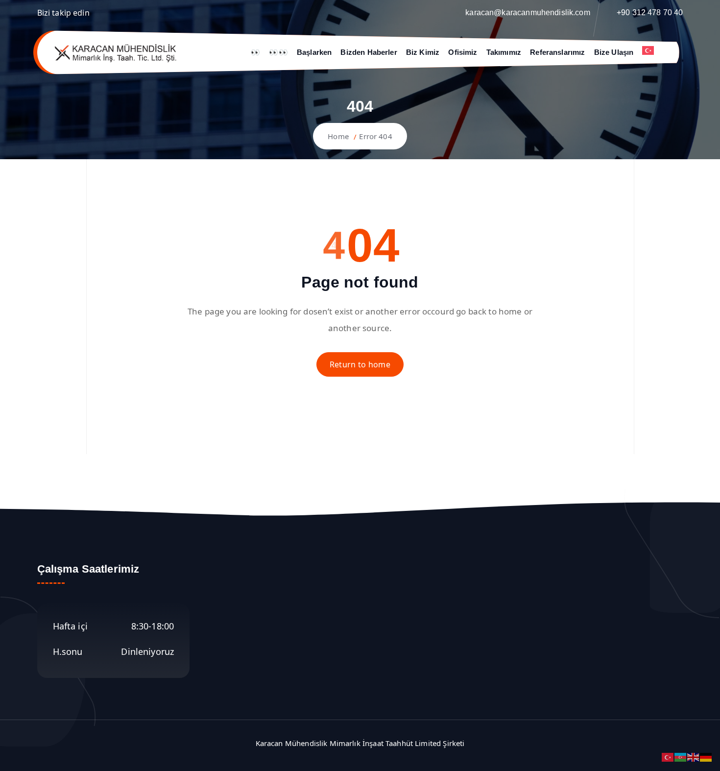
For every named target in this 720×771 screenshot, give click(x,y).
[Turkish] (652, 50)
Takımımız (503, 52)
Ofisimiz (462, 52)
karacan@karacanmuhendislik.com (527, 12)
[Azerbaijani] (680, 756)
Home (338, 136)
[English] (693, 756)
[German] (706, 756)
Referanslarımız (557, 52)
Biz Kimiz (422, 52)
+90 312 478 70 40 (650, 12)
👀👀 (278, 52)
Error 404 (375, 136)
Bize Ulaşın (614, 52)
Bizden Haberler (368, 52)
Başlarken (314, 52)
